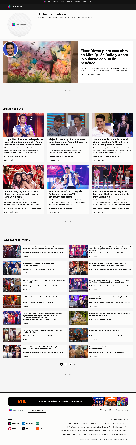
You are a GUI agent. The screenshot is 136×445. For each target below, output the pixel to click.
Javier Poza (52, 302)
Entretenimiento (28, 269)
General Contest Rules (89, 434)
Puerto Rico (50, 269)
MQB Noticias (8, 156)
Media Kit (105, 427)
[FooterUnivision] (16, 410)
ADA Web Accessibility (73, 427)
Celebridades (97, 156)
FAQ (110, 427)
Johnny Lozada (42, 286)
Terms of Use (105, 423)
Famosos (69, 1)
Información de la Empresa (118, 423)
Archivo (83, 427)
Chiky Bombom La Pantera (57, 252)
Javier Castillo (53, 286)
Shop (90, 1)
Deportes (77, 1)
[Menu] (3, 6)
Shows (62, 1)
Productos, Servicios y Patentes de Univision (113, 430)
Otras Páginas (35, 410)
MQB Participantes (21, 156)
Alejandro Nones (54, 156)
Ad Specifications (96, 427)
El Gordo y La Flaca (67, 156)
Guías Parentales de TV (119, 427)
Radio (84, 1)
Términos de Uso (95, 423)
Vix (49, 1)
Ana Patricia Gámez (34, 208)
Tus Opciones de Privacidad (118, 434)
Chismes (106, 156)
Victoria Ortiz (41, 302)
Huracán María (40, 269)
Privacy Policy (84, 423)
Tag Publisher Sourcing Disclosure (71, 430)
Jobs (87, 427)
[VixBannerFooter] (68, 401)
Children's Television (103, 434)
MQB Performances (29, 302)
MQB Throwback (53, 336)
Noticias (55, 1)
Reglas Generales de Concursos (72, 434)
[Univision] (15, 6)
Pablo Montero (38, 319)
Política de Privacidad (74, 423)
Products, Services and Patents (91, 430)
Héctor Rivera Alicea (52, 14)
